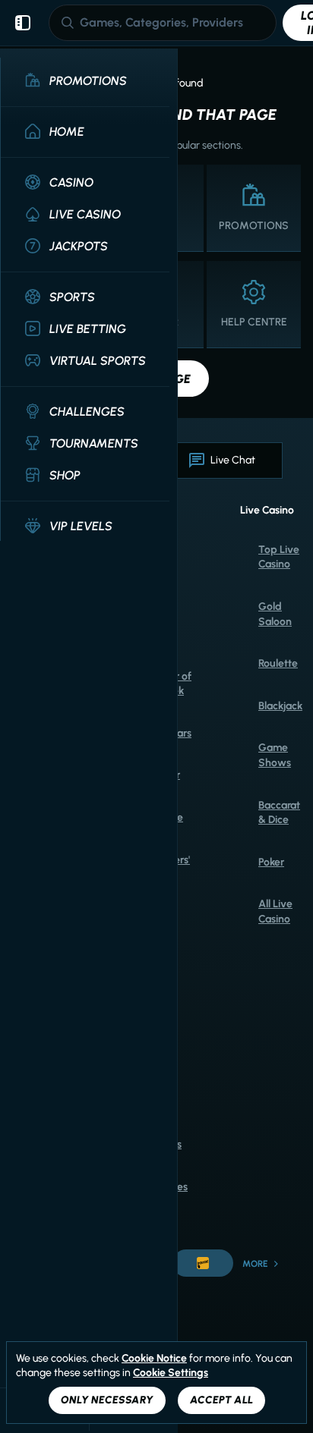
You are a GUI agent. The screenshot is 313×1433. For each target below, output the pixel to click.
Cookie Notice (154, 1358)
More (255, 1264)
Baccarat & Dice (279, 813)
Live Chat (232, 460)
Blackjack (280, 705)
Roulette (278, 663)
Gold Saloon (275, 614)
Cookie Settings (170, 1373)
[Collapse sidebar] (23, 23)
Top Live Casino (278, 557)
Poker (271, 862)
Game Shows (274, 755)
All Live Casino (275, 911)
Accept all (221, 1400)
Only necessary (107, 1400)
